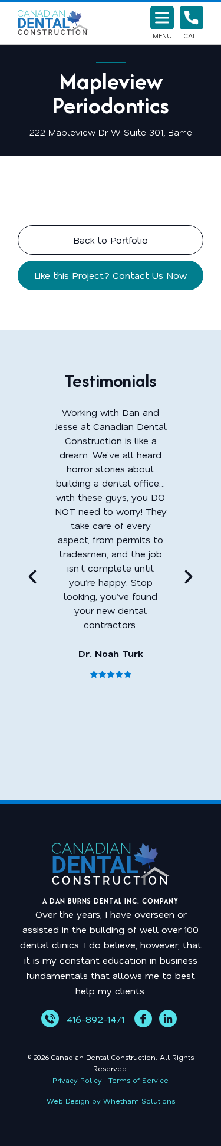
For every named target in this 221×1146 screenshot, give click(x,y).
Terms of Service (138, 1080)
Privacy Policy (77, 1080)
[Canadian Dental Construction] (53, 23)
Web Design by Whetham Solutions (111, 1100)
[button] (32, 577)
